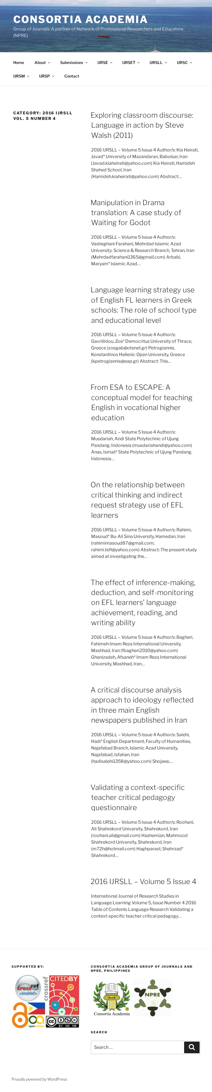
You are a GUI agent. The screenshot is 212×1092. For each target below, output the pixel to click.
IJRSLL (156, 62)
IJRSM (19, 76)
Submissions (71, 62)
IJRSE (102, 62)
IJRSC (182, 62)
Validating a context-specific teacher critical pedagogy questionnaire (138, 797)
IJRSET (128, 62)
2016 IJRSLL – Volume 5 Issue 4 (144, 881)
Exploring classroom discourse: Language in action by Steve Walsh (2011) (142, 125)
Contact (71, 76)
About (40, 62)
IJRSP (44, 76)
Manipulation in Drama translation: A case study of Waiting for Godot (136, 212)
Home (18, 62)
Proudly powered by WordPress (39, 1079)
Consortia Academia (80, 19)
